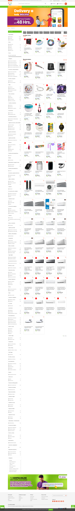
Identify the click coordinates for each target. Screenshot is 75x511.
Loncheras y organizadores (15, 76)
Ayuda (31, 500)
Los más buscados (11, 504)
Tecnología (11, 467)
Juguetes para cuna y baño (15, 231)
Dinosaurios (15, 126)
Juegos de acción (15, 129)
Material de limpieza (12, 471)
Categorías (10, 458)
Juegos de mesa (15, 164)
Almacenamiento (15, 73)
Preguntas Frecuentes (56, 0)
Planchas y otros (15, 339)
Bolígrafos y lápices (15, 299)
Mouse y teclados (15, 243)
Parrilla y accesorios (15, 359)
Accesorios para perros (15, 289)
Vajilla (15, 184)
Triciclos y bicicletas (15, 82)
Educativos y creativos (15, 108)
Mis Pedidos (60, 3)
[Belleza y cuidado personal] (59, 31)
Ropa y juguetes (15, 290)
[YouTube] (60, 501)
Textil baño (15, 354)
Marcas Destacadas (38, 97)
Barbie (15, 146)
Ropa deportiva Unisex (15, 374)
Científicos (15, 106)
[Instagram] (54, 501)
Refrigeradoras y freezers (15, 313)
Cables (15, 208)
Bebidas (10, 460)
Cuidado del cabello (15, 175)
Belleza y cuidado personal (13, 468)
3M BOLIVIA (15, 44)
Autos (15, 96)
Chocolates (15, 225)
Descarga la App (64, 0)
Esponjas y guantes (15, 429)
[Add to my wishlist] (32, 38)
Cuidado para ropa (15, 389)
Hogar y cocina (11, 463)
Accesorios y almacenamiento (15, 65)
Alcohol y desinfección (15, 385)
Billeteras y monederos (15, 248)
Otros (15, 196)
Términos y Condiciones (33, 499)
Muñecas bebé (15, 149)
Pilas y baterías (15, 213)
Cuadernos (15, 301)
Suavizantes (15, 406)
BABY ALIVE (15, 50)
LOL (15, 147)
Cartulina (15, 272)
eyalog (20, 499)
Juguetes (10, 464)
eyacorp (20, 496)
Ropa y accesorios (12, 466)
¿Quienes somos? (10, 496)
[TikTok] (56, 501)
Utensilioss (15, 284)
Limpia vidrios (15, 400)
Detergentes (15, 404)
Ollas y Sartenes (15, 281)
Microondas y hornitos (15, 322)
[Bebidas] (24, 31)
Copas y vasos (15, 181)
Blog (8, 499)
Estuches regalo (15, 202)
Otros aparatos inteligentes (15, 211)
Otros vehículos (15, 99)
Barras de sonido (15, 88)
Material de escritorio (13, 470)
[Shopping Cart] (66, 4)
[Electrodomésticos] (30, 31)
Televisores (15, 305)
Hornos (15, 333)
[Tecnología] (52, 31)
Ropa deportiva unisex (15, 442)
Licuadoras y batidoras (15, 369)
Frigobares (15, 310)
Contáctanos (10, 500)
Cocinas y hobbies (15, 436)
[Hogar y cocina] (36, 31)
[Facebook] (53, 501)
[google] (61, 501)
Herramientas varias (15, 114)
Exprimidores (15, 319)
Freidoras (15, 368)
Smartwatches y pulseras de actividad (15, 220)
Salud (15, 176)
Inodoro (15, 412)
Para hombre (15, 160)
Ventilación (15, 345)
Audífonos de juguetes (15, 134)
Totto (29, 506)
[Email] (63, 501)
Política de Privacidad (44, 496)
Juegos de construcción (15, 193)
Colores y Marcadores (15, 251)
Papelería (15, 275)
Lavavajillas (15, 418)
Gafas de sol (15, 380)
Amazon (15, 47)
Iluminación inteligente (15, 257)
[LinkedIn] (58, 501)
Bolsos (15, 249)
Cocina (15, 155)
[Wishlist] (63, 4)
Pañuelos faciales (15, 394)
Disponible (15, 36)
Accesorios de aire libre (15, 71)
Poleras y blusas (15, 295)
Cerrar (51, 509)
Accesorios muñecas (15, 144)
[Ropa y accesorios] (46, 31)
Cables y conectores (15, 210)
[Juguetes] (41, 31)
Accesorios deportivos (15, 453)
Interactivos (15, 135)
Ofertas (9, 506)
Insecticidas (15, 398)
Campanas (15, 120)
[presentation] (64, 36)
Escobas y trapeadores (15, 427)
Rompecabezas (15, 166)
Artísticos (15, 105)
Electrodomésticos (12, 461)
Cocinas (15, 330)
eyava (20, 500)
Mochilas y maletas (15, 252)
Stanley (31, 506)
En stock (15, 38)
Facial (15, 204)
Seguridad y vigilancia (15, 258)
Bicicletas (15, 97)
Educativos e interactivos (15, 140)
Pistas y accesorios (15, 100)
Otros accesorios (15, 430)
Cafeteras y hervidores (15, 363)
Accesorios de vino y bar (15, 62)
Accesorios (15, 217)
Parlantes (15, 91)
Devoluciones (32, 496)
